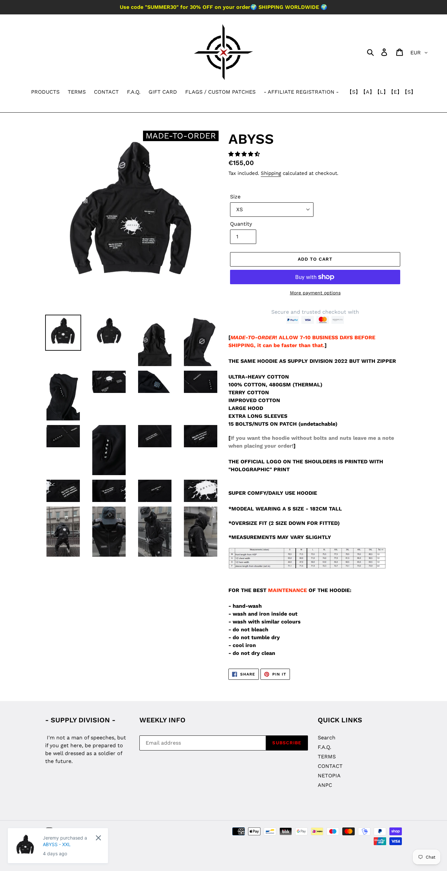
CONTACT (330, 766)
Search (326, 737)
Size (235, 197)
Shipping (271, 173)
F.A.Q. (324, 747)
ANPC (325, 785)
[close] (98, 837)
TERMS (327, 756)
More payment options (315, 292)
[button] (244, 154)
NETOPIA (329, 775)
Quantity (241, 224)
